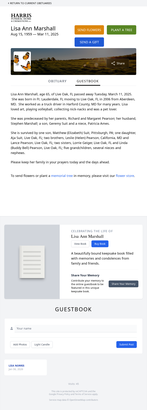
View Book (80, 243)
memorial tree (62, 176)
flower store (125, 176)
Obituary (57, 81)
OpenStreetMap (77, 399)
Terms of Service (83, 394)
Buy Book (99, 243)
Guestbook (88, 81)
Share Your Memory (123, 283)
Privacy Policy (63, 394)
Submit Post (126, 344)
